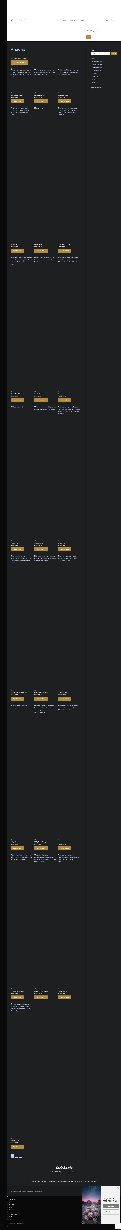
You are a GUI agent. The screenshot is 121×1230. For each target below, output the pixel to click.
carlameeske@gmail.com (68, 1172)
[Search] (88, 37)
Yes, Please (111, 1206)
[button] (7, 1227)
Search (93, 50)
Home (8, 1223)
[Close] (118, 1188)
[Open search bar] (87, 24)
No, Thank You (111, 1212)
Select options (17, 101)
